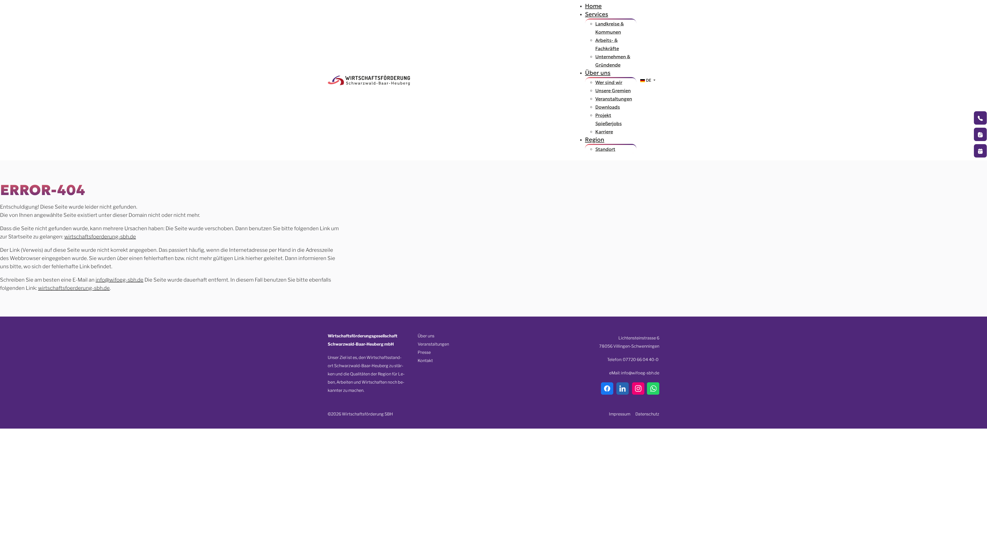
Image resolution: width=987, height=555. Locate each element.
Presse (424, 352)
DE (648, 80)
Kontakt (425, 360)
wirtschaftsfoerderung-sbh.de (100, 237)
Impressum (619, 414)
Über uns (426, 336)
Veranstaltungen (433, 344)
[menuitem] (593, 6)
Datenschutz (647, 414)
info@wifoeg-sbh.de (119, 280)
